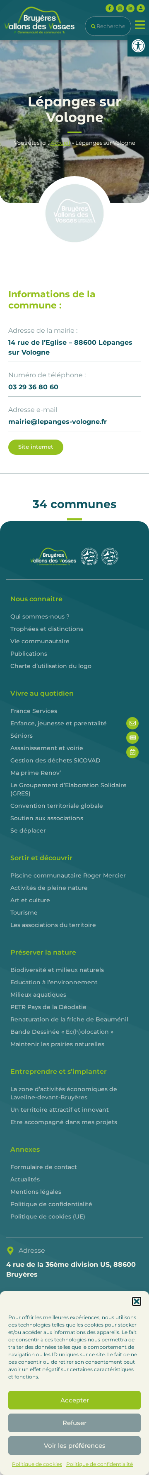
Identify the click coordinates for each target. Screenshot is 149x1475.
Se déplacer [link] (28, 830)
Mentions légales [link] (35, 1191)
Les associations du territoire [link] (53, 925)
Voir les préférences (75, 1445)
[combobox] (108, 26)
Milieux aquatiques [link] (38, 994)
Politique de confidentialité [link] (99, 1464)
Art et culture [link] (30, 900)
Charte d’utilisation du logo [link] (50, 666)
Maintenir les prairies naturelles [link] (57, 1044)
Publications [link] (28, 653)
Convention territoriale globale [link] (56, 805)
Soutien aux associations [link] (46, 818)
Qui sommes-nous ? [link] (40, 616)
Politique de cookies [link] (37, 1464)
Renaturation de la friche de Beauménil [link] (69, 1019)
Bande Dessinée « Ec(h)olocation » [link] (61, 1031)
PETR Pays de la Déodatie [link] (48, 1007)
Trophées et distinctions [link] (46, 629)
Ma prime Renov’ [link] (35, 772)
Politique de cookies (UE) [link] (47, 1216)
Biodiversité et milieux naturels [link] (57, 970)
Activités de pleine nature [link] (49, 888)
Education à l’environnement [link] (54, 982)
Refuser (74, 1423)
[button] (136, 1301)
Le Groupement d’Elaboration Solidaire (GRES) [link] (68, 789)
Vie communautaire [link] (40, 641)
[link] (138, 45)
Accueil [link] (60, 143)
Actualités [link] (25, 1179)
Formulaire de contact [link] (43, 1167)
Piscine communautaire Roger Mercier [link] (68, 875)
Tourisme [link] (24, 912)
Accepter (74, 1400)
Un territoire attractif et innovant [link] (59, 1109)
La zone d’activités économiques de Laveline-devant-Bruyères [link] (63, 1093)
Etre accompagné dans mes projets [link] (63, 1122)
